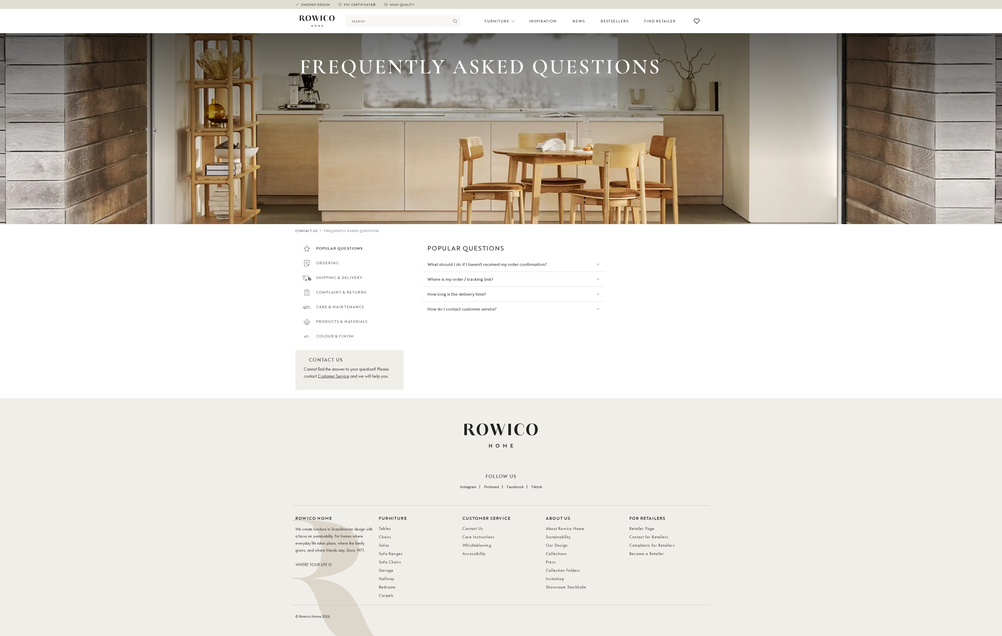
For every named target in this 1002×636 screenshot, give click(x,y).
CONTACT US (306, 230)
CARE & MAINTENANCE (340, 306)
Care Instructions (478, 537)
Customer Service (333, 376)
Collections (556, 553)
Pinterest (491, 486)
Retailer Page (642, 528)
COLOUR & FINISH (335, 336)
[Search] (455, 21)
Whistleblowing (476, 545)
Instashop (555, 578)
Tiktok (536, 486)
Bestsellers (614, 21)
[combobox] (397, 21)
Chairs (385, 537)
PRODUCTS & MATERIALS (341, 321)
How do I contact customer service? (462, 309)
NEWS (578, 21)
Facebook (515, 486)
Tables (385, 528)
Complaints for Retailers (652, 545)
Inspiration (543, 21)
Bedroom (387, 587)
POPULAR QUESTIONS (339, 248)
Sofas (384, 545)
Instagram (468, 486)
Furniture (497, 21)
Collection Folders (563, 570)
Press (551, 562)
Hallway (386, 578)
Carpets (386, 595)
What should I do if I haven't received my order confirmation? (487, 264)
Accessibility (474, 553)
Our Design (557, 545)
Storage (386, 570)
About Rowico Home (565, 528)
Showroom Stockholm (566, 587)
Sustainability (558, 537)
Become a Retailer (646, 553)
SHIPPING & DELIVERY (339, 277)
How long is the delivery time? (456, 294)
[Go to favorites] (696, 21)
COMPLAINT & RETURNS (341, 292)
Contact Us (472, 528)
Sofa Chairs (390, 562)
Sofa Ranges (391, 553)
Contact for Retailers (648, 537)
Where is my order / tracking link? (460, 279)
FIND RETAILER (660, 21)
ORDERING (327, 263)
